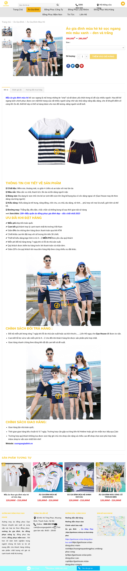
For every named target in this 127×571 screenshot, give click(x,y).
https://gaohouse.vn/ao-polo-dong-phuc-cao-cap (78, 558)
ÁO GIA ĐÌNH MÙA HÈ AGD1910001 (48, 496)
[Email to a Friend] (77, 66)
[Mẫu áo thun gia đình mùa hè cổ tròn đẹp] (16, 477)
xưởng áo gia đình (11, 531)
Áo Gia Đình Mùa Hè (36, 22)
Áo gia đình (70, 529)
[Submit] (58, 5)
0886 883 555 (49, 524)
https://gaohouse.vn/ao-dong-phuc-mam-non (79, 545)
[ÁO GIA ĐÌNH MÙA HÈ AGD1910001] (48, 477)
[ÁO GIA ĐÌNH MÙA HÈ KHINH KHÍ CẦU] (79, 477)
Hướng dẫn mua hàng (34, 90)
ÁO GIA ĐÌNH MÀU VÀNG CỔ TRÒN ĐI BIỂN (111, 496)
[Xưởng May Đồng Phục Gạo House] (8, 3)
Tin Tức (70, 14)
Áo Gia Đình (18, 22)
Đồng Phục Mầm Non (52, 14)
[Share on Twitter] (73, 66)
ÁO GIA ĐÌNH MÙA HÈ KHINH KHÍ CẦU (79, 496)
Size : (68, 42)
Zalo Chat (34, 568)
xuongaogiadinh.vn (23, 443)
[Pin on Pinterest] (82, 66)
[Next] (58, 51)
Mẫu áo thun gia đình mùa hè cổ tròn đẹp (16, 496)
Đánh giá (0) (16, 90)
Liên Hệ (83, 14)
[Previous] (17, 51)
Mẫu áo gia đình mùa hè (17, 98)
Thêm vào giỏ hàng (103, 56)
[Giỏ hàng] (123, 4)
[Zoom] (16, 73)
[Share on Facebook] (68, 66)
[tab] (6, 89)
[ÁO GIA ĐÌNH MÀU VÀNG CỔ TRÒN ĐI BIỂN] (111, 477)
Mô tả (6, 90)
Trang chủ (6, 22)
